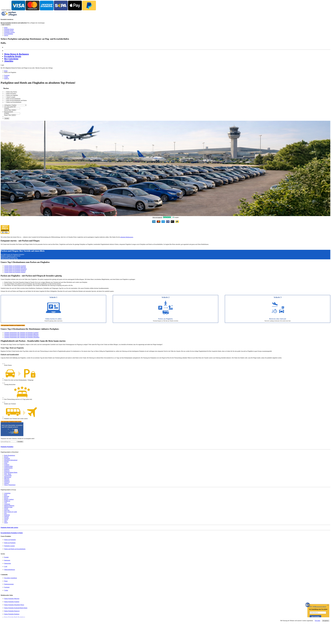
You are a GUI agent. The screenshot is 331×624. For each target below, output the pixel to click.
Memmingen (7, 477)
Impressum (7, 560)
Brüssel (6, 498)
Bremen (6, 457)
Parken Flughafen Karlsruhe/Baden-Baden (15, 608)
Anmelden (20, 441)
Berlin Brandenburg (9, 455)
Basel (5, 494)
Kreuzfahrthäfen (8, 34)
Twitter (6, 77)
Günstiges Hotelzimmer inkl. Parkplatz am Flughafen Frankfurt (21, 332)
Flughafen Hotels (9, 30)
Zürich (6, 522)
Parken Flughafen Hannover (12, 611)
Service (6, 35)
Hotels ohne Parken (11, 92)
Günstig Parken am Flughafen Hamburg (15, 270)
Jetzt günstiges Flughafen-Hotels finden (11, 421)
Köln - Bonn (7, 474)
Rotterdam (7, 515)
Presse (6, 581)
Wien (5, 521)
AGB (5, 566)
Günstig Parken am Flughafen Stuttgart (14, 272)
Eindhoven (7, 501)
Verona (6, 519)
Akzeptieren (326, 620)
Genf (5, 502)
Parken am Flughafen (12, 95)
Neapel (6, 508)
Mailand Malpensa (9, 505)
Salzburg (6, 516)
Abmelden (8, 61)
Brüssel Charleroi (9, 499)
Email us (6, 78)
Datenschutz (7, 563)
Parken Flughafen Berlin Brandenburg (14, 617)
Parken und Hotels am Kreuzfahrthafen (14, 549)
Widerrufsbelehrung (9, 569)
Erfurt (5, 463)
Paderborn (7, 481)
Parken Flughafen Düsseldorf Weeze (14, 605)
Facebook (6, 75)
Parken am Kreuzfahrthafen (13, 102)
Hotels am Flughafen (10, 542)
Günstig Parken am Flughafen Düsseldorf (15, 269)
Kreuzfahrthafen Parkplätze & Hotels (12, 533)
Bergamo (6, 496)
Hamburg (6, 469)
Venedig (6, 518)
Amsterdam (7, 493)
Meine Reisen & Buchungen (16, 54)
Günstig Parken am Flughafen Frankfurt (15, 266)
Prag (5, 513)
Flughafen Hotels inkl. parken (9, 527)
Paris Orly (7, 510)
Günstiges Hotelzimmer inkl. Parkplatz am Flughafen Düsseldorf (21, 337)
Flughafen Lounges (9, 32)
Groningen (7, 504)
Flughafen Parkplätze (7, 446)
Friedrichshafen (8, 468)
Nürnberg (6, 480)
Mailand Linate (8, 507)
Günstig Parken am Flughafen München (15, 267)
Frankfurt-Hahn (8, 466)
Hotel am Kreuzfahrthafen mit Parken (16, 100)
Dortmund (7, 458)
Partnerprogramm (9, 584)
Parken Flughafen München (11, 598)
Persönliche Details (12, 56)
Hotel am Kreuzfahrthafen (13, 98)
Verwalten (317, 620)
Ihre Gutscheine (11, 59)
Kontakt (6, 557)
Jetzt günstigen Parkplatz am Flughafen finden (12, 325)
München (6, 478)
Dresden (6, 461)
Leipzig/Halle (8, 475)
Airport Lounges (10, 97)
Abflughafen (7, 105)
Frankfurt (6, 464)
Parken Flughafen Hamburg (11, 614)
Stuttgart (6, 483)
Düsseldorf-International (10, 460)
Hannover (7, 471)
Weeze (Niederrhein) (9, 485)
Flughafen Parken (9, 29)
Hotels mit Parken (11, 93)
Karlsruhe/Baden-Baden (10, 472)
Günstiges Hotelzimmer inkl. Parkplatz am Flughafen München (21, 334)
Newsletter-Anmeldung (10, 578)
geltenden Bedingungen (126, 237)
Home (5, 27)
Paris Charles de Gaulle (10, 511)
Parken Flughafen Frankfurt (11, 601)
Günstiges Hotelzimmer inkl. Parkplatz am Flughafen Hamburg (21, 335)
